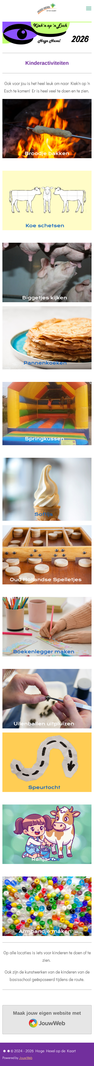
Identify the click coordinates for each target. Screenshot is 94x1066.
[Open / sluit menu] (88, 8)
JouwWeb (25, 1058)
